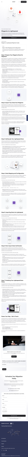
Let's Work (13, 356)
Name (3, 395)
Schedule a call (13, 37)
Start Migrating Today (14, 415)
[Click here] (19, 1)
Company (3, 407)
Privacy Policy (3, 454)
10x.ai (16, 455)
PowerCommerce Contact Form (13, 326)
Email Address (4, 364)
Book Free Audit (23, 1)
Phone (3, 403)
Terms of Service (3, 453)
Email (3, 399)
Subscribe (4, 369)
